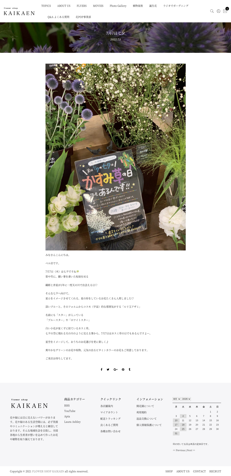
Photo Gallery (118, 5)
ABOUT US (63, 5)
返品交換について (146, 418)
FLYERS (82, 5)
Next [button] (176, 157)
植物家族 (138, 5)
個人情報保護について (149, 425)
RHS (67, 405)
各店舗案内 (106, 406)
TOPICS (46, 5)
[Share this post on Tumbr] (129, 366)
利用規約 (141, 412)
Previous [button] (54, 157)
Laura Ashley (72, 421)
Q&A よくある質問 (58, 17)
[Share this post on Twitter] (108, 366)
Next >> (191, 450)
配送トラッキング (110, 418)
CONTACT (199, 471)
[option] (115, 157)
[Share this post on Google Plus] (115, 366)
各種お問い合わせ (110, 431)
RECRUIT (215, 471)
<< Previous (179, 450)
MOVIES (98, 5)
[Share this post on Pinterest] (123, 366)
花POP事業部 (83, 17)
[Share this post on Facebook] (101, 366)
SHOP (169, 471)
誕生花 (153, 5)
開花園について (145, 406)
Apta (67, 416)
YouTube (69, 411)
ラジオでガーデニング (175, 5)
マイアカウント (109, 412)
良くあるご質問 (109, 425)
